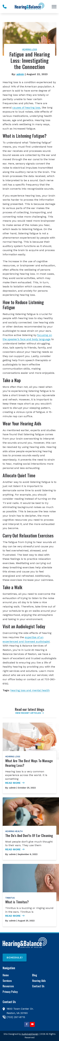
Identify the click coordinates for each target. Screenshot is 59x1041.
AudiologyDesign (29, 1034)
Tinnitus (10, 898)
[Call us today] (5, 7)
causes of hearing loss (26, 107)
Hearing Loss (29, 49)
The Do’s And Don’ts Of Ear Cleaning (29, 835)
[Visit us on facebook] (26, 1024)
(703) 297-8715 (16, 1017)
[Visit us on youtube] (32, 1024)
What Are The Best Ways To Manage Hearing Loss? (29, 763)
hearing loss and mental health (30, 690)
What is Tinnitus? (17, 901)
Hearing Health (14, 831)
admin (20, 74)
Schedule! (15, 957)
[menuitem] (15, 975)
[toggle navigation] (54, 6)
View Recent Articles (28, 713)
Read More (13, 782)
